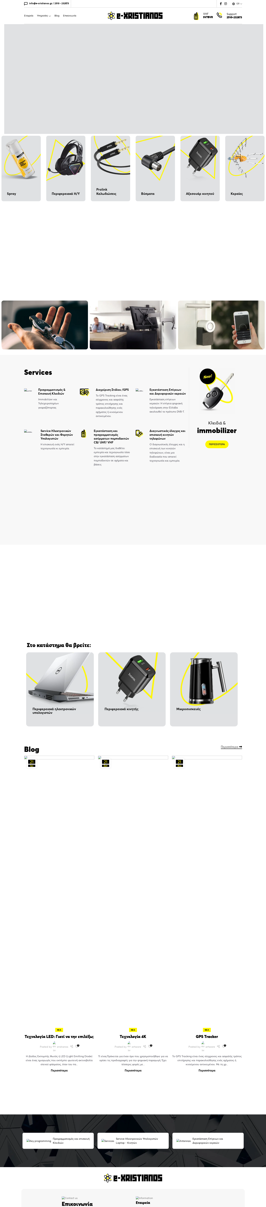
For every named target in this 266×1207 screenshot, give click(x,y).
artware (136, 1046)
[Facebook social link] (221, 3)
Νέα (59, 1030)
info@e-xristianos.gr (40, 3)
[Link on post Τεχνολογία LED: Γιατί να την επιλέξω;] (59, 893)
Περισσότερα (229, 747)
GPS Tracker (207, 1036)
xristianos (62, 1046)
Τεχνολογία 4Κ (133, 1036)
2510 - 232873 (61, 3)
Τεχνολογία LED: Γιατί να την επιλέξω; (59, 1036)
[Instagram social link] (225, 3)
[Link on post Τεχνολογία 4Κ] (133, 893)
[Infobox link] (49, 399)
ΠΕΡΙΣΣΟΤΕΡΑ (217, 444)
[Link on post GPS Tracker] (207, 893)
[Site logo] (135, 15)
